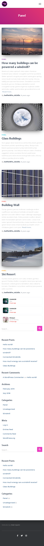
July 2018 (6, 393)
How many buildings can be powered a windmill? (20, 65)
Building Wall (10, 205)
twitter (22, 535)
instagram (26, 535)
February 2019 (8, 389)
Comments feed (9, 434)
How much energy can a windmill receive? (20, 361)
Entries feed (8, 429)
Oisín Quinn (15, 525)
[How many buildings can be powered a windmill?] (22, 41)
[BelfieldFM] (5, 4)
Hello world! (8, 345)
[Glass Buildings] (22, 116)
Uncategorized (9, 409)
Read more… (7, 92)
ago (25, 95)
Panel (4, 59)
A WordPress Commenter (13, 377)
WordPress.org (9, 438)
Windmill (6, 414)
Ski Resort (9, 274)
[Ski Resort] (22, 252)
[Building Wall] (22, 183)
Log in (5, 425)
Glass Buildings (11, 138)
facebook (17, 535)
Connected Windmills (12, 357)
